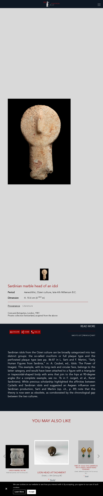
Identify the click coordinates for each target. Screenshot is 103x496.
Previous (4, 455)
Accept (31, 492)
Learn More (19, 492)
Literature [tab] (27, 306)
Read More (88, 326)
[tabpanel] (44, 274)
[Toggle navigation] (99, 4)
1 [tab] (51, 283)
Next (98, 455)
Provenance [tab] (14, 306)
